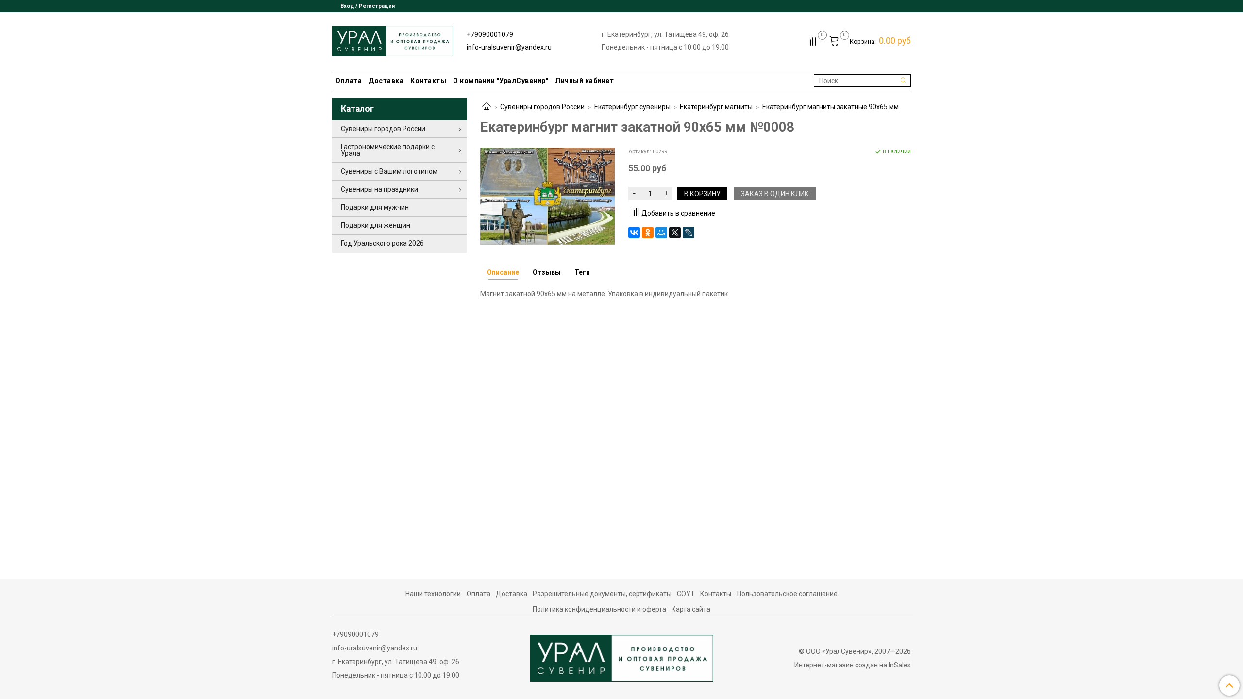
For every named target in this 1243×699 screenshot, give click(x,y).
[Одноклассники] (648, 232)
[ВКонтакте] (634, 232)
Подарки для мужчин (375, 207)
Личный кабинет (584, 80)
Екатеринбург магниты (716, 107)
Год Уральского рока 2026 (382, 243)
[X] (675, 232)
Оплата (349, 80)
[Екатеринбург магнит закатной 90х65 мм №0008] (547, 196)
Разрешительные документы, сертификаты (602, 594)
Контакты (428, 80)
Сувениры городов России (542, 107)
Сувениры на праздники (379, 189)
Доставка (386, 80)
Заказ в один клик (775, 194)
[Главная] (486, 107)
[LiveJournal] (688, 232)
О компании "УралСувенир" (500, 80)
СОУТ (686, 594)
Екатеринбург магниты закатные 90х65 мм (830, 107)
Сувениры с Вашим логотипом (389, 171)
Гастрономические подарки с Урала (388, 150)
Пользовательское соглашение (787, 594)
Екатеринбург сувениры (632, 107)
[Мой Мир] (661, 232)
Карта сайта (691, 609)
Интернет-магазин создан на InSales (852, 665)
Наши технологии (433, 594)
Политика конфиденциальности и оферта (599, 609)
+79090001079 (490, 34)
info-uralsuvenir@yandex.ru (509, 47)
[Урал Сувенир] (392, 39)
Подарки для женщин (375, 225)
